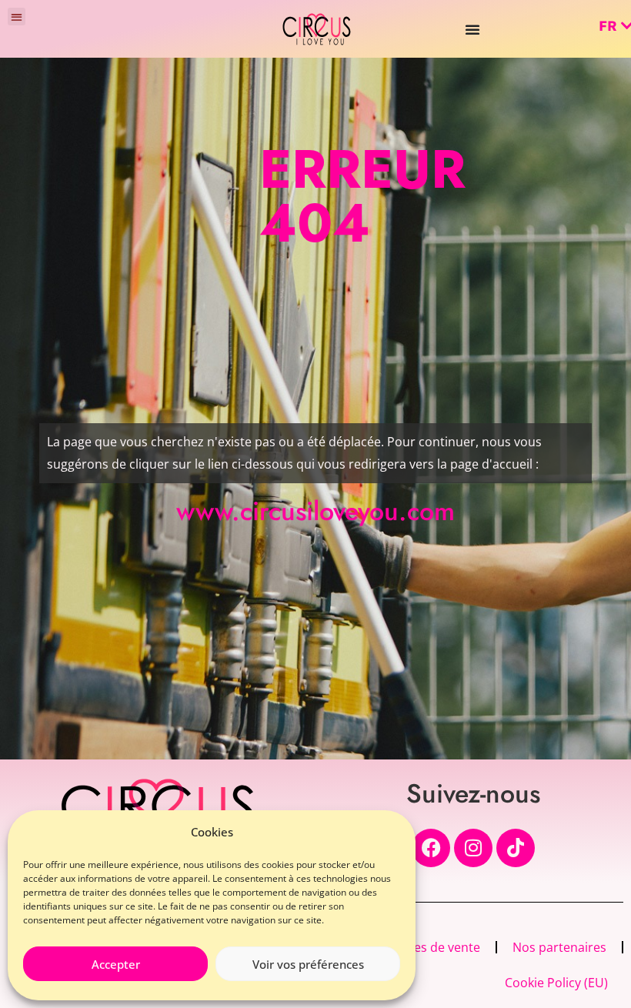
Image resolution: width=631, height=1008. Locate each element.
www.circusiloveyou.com (315, 511)
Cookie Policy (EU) (556, 982)
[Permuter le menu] (472, 29)
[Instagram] (473, 848)
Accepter (116, 964)
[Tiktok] (515, 848)
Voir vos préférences (308, 964)
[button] (16, 16)
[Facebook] (431, 848)
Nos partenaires (559, 947)
